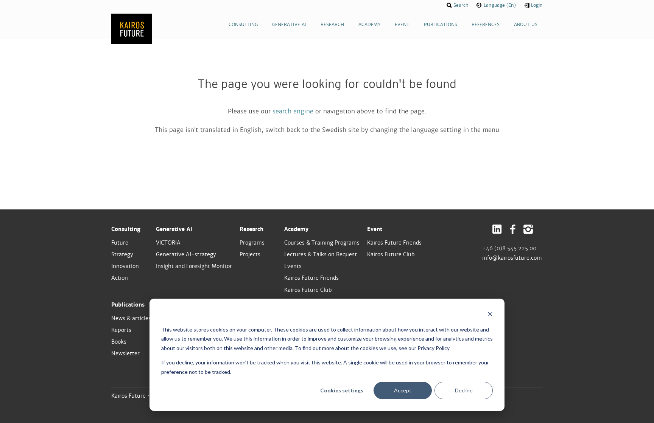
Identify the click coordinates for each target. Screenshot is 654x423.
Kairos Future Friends (311, 277)
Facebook (512, 229)
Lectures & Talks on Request (320, 254)
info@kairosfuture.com (512, 257)
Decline (464, 390)
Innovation (125, 266)
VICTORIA (168, 242)
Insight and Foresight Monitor (194, 266)
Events (293, 266)
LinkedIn (497, 229)
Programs (252, 242)
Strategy (122, 254)
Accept (402, 390)
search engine (292, 111)
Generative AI (174, 229)
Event (374, 229)
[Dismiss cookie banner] (490, 315)
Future (119, 242)
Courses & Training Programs (322, 242)
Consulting (125, 229)
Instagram (528, 229)
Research (251, 229)
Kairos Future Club (308, 290)
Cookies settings (341, 390)
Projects (250, 254)
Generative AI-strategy (186, 254)
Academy (296, 229)
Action (119, 277)
